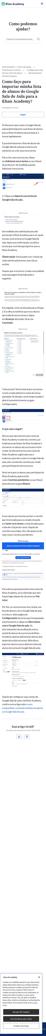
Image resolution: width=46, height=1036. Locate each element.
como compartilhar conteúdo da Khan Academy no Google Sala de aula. (22, 708)
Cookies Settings (21, 1026)
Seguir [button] (23, 114)
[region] (21, 1003)
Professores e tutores (11, 70)
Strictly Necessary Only (21, 1019)
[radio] (19, 737)
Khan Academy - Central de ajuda (16, 67)
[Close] (39, 977)
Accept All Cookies (21, 1012)
